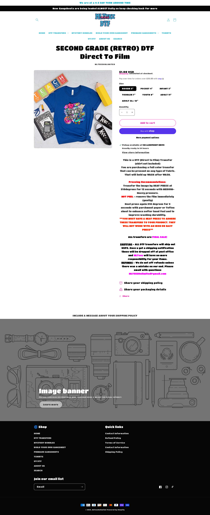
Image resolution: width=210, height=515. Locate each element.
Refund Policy (113, 438)
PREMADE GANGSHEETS (46, 452)
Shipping (123, 73)
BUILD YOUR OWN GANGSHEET (50, 447)
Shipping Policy (114, 452)
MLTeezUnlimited (99, 510)
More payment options (147, 137)
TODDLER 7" (128, 94)
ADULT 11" (166, 94)
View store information (135, 152)
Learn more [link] (50, 404)
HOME (37, 433)
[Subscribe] (82, 487)
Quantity (123, 107)
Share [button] (125, 296)
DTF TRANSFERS (42, 438)
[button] (37, 20)
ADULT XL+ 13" (130, 101)
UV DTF (38, 461)
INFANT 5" (165, 88)
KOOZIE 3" (128, 88)
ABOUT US (39, 466)
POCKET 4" (147, 88)
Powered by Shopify (115, 510)
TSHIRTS (38, 456)
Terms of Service (115, 443)
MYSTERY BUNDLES (44, 443)
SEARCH (38, 470)
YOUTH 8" (147, 94)
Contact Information (117, 433)
